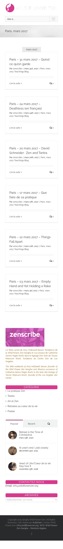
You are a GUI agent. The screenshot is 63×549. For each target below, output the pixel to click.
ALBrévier (37, 522)
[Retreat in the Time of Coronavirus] (12, 432)
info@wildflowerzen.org (25, 485)
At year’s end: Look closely (33, 447)
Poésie (11, 411)
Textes (11, 396)
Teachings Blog (21, 71)
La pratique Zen (16, 391)
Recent (31, 424)
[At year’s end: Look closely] (12, 448)
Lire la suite (14, 83)
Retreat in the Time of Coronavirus (31, 433)
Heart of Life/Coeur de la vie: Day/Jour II (35, 464)
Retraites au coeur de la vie (22, 406)
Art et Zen (13, 401)
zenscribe (17, 68)
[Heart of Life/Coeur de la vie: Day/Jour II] (12, 463)
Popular (14, 424)
